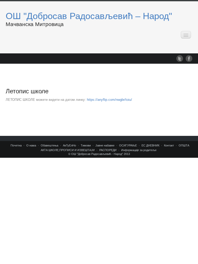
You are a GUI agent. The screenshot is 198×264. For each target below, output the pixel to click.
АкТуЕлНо (69, 145)
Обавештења (49, 145)
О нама (31, 145)
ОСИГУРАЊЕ (128, 145)
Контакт (169, 145)
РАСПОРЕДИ (108, 150)
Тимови (86, 145)
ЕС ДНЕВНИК (150, 145)
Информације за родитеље (138, 150)
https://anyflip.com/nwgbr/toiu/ (109, 100)
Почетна (16, 145)
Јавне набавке (104, 145)
